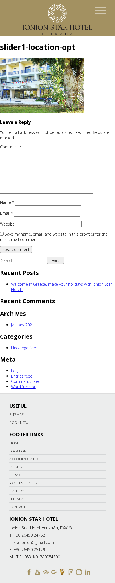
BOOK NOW (18, 422)
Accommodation (25, 459)
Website (7, 224)
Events (15, 467)
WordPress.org (24, 386)
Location (18, 451)
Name (7, 202)
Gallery (16, 491)
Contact (17, 506)
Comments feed (25, 381)
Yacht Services (23, 483)
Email (6, 213)
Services (17, 475)
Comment (10, 147)
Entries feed (22, 376)
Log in (16, 370)
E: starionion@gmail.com (31, 542)
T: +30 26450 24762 (27, 535)
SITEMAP (16, 414)
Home (14, 443)
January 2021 (22, 325)
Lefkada (16, 499)
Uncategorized (24, 347)
